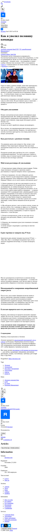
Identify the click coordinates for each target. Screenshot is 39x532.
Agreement (8, 506)
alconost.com (8, 457)
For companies (9, 503)
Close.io (3, 64)
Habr (11, 530)
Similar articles (15, 448)
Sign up (7, 480)
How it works (9, 500)
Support (14, 528)
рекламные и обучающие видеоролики (24, 350)
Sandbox (7, 493)
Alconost (4, 66)
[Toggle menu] (1, 2)
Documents (8, 505)
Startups (7, 521)
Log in (7, 478)
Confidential (8, 508)
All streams (7, 2)
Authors (7, 492)
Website (3, 409)
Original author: (8, 54)
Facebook (8, 409)
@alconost (9, 427)
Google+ (17, 409)
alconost (3, 31)
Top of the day (5, 448)
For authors (8, 501)
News (6, 488)
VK (13, 409)
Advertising (8, 516)
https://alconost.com (14, 358)
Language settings (7, 528)
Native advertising (10, 518)
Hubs (6, 490)
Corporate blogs (9, 514)
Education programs (11, 520)
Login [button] (2, 12)
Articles (7, 486)
